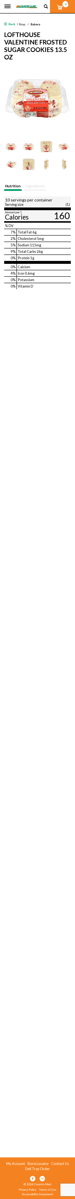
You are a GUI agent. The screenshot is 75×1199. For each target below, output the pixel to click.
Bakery (35, 24)
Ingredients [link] (35, 186)
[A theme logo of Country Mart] (27, 4)
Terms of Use (47, 1189)
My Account (15, 1164)
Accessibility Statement (37, 1194)
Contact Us (60, 1164)
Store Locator (38, 1164)
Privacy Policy (27, 1189)
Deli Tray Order (37, 1169)
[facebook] (32, 1179)
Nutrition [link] (13, 186)
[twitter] (42, 1179)
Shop (22, 24)
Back (11, 24)
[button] (11, 146)
